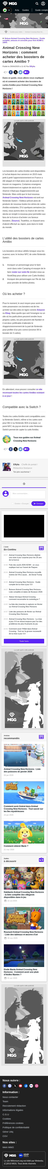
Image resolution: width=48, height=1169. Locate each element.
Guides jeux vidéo (16, 32)
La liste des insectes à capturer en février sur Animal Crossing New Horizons (25, 605)
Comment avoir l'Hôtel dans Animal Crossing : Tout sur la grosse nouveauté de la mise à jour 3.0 (25, 631)
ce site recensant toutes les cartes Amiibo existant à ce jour (23, 392)
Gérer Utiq (8, 1132)
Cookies (7, 1119)
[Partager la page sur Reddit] (20, 72)
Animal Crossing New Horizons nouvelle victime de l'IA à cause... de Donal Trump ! (25, 574)
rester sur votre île (20, 272)
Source (15, 221)
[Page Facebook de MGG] (4, 1086)
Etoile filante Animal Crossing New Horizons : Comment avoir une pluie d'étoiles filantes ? (21, 972)
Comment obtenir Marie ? (16, 846)
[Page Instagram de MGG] (36, 1086)
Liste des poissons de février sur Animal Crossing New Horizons (25, 613)
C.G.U (6, 1114)
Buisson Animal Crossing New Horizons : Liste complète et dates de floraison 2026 (25, 590)
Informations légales (13, 1110)
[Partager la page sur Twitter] (16, 72)
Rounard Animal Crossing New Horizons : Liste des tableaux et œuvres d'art (23, 933)
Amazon (41, 310)
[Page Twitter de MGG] (15, 1086)
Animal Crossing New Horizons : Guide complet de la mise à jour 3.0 (24, 583)
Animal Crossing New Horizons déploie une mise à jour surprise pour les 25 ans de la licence (25, 557)
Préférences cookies (13, 1123)
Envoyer (39, 504)
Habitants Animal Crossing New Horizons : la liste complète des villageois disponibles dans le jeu (24, 894)
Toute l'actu (24, 641)
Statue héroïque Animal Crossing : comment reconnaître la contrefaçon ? (24, 598)
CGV (5, 1136)
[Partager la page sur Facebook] (11, 72)
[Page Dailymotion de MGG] (26, 1086)
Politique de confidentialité (16, 1127)
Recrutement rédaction (14, 1106)
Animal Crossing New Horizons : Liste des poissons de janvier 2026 (22, 770)
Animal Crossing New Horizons (36, 32)
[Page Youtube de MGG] (20, 1086)
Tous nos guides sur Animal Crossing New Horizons (26, 439)
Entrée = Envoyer (22, 504)
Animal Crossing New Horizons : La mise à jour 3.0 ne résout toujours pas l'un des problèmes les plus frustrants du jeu (25, 621)
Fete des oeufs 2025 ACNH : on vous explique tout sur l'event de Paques (24, 566)
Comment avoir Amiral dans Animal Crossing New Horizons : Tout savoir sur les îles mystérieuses (23, 808)
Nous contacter (10, 1097)
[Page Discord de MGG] (10, 1086)
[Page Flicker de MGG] (31, 1086)
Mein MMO (8, 1147)
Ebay (7, 313)
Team (5, 1101)
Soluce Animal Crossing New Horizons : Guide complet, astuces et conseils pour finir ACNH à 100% (24, 40)
